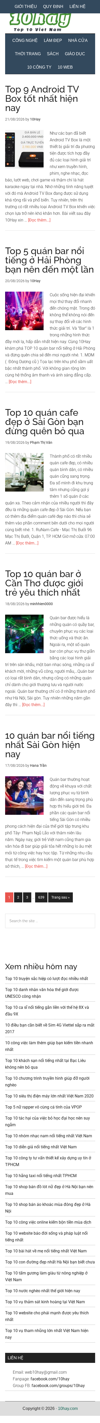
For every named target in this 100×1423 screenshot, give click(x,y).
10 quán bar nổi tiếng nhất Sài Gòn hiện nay (50, 744)
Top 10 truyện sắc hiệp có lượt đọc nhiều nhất (46, 978)
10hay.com (68, 1408)
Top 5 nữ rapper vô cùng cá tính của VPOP (43, 1107)
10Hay (50, 21)
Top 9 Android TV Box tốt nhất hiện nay (42, 98)
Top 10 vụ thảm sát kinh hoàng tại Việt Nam (45, 1301)
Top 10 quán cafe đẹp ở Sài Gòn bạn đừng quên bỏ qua (44, 421)
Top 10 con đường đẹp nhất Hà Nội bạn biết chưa (50, 1262)
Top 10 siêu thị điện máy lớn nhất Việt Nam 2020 (49, 1096)
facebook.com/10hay (50, 1378)
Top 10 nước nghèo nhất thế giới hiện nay (42, 1290)
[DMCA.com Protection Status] (13, 1419)
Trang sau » (60, 898)
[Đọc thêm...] (39, 220)
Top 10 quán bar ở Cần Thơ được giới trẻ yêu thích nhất (44, 583)
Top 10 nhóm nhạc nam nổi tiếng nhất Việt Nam (48, 1135)
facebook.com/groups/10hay (58, 1385)
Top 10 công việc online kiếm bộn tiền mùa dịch (48, 1222)
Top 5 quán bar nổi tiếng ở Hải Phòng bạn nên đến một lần (49, 260)
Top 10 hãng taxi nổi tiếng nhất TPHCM (41, 1175)
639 (42, 897)
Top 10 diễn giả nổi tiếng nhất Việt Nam (41, 1146)
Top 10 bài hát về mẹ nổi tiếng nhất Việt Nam (46, 1251)
